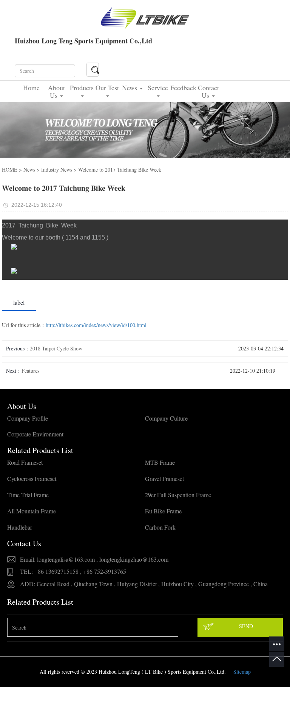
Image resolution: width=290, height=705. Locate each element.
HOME (9, 169)
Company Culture (166, 418)
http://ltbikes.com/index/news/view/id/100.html (96, 325)
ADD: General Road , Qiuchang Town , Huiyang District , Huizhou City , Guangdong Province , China (144, 584)
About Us (56, 91)
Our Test (107, 87)
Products (82, 87)
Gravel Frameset (164, 478)
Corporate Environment (35, 434)
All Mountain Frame (31, 511)
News (130, 87)
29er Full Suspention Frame (178, 495)
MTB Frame (160, 462)
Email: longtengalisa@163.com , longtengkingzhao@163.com (94, 559)
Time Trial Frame (28, 495)
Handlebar (19, 527)
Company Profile (27, 418)
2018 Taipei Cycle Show (56, 348)
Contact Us (208, 91)
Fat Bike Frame (163, 511)
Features (30, 370)
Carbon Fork (160, 527)
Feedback (183, 87)
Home (31, 87)
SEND (246, 626)
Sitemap (242, 671)
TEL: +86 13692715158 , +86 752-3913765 (73, 571)
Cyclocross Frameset (31, 478)
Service (158, 87)
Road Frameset (25, 462)
